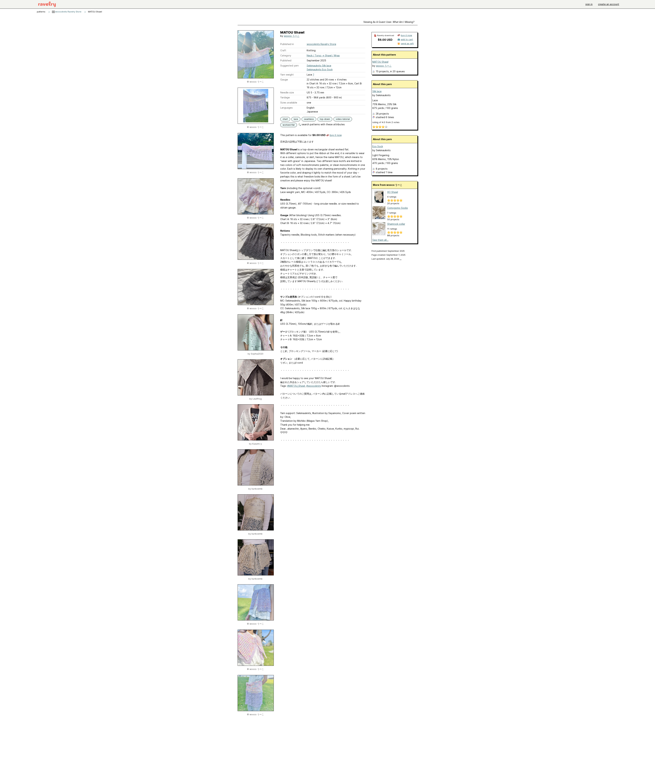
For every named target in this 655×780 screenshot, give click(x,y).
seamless (309, 119)
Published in (287, 44)
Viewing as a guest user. (388, 21)
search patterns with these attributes (323, 124)
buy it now (336, 135)
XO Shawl (392, 192)
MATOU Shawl (380, 61)
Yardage (285, 97)
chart (285, 119)
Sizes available (288, 102)
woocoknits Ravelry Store (68, 11)
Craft (283, 50)
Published (285, 60)
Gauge (284, 79)
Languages (286, 107)
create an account (608, 4)
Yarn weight (287, 74)
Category (285, 55)
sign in (589, 4)
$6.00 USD (385, 39)
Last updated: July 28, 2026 (387, 259)
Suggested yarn (289, 65)
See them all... (380, 239)
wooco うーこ (292, 35)
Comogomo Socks (397, 207)
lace (296, 119)
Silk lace (377, 91)
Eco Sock (377, 146)
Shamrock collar (396, 223)
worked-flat (289, 125)
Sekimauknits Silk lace (319, 65)
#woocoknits (313, 385)
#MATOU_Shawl (296, 385)
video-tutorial (343, 119)
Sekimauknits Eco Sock (320, 69)
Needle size (287, 92)
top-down (325, 119)
